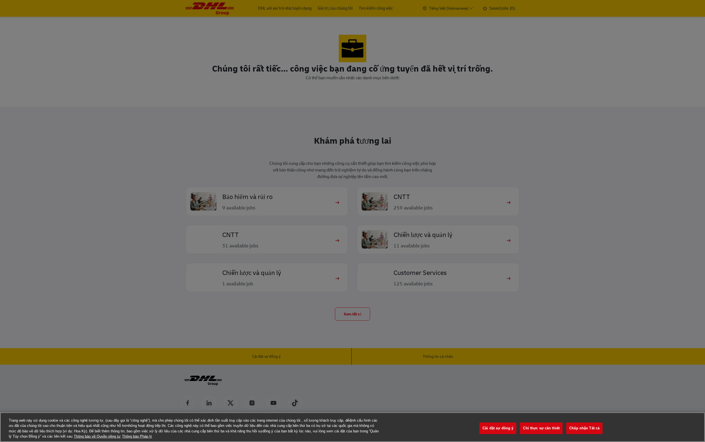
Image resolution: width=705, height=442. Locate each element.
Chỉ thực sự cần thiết (541, 428)
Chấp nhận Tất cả (584, 428)
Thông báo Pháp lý (137, 436)
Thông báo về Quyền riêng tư (97, 436)
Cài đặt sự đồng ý (497, 428)
